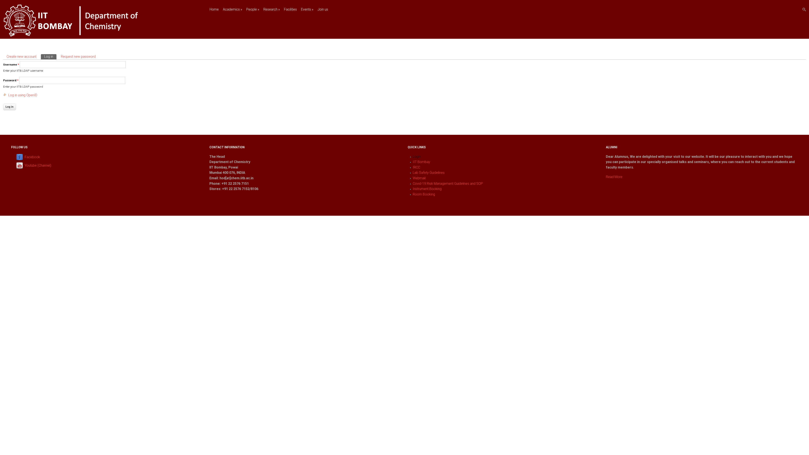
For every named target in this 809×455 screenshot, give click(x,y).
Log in (50, 57)
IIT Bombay (421, 162)
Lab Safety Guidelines (429, 173)
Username (11, 64)
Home (214, 9)
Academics (232, 9)
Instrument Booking (427, 189)
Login (417, 157)
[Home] (82, 36)
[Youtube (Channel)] (20, 165)
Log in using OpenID (22, 95)
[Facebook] (20, 157)
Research (271, 9)
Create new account (21, 57)
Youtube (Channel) (38, 165)
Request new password (78, 57)
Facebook (32, 157)
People (252, 9)
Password (10, 80)
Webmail (419, 178)
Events (307, 9)
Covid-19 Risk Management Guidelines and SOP (448, 184)
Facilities (290, 9)
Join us (322, 9)
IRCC (416, 167)
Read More (614, 177)
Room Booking (424, 194)
